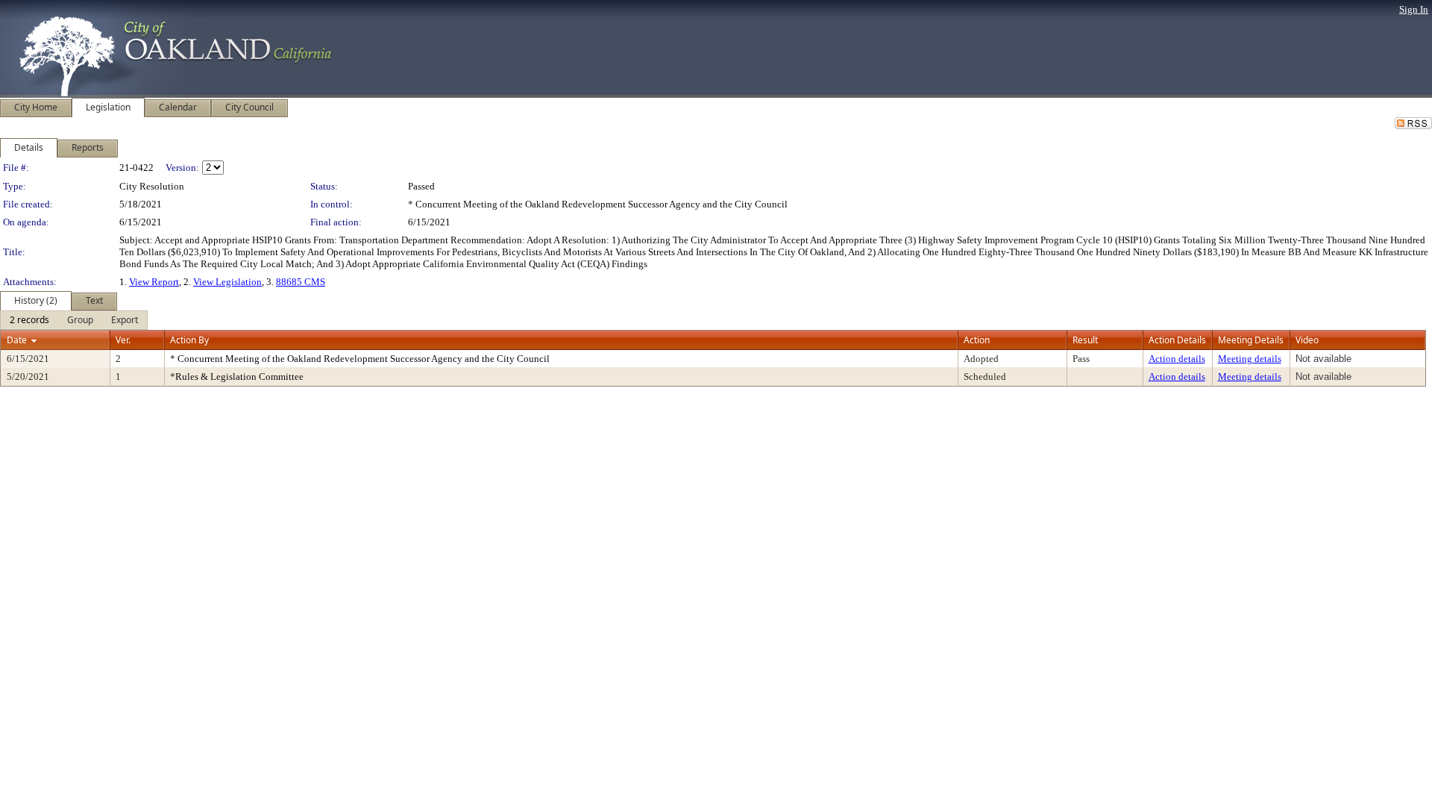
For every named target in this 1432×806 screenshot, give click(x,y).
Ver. (123, 340)
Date (17, 340)
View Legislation (227, 281)
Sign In (1413, 9)
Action (977, 340)
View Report (154, 281)
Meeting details (1249, 358)
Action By (189, 340)
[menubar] (74, 320)
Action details (1177, 358)
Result (1085, 340)
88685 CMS (300, 281)
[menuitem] (29, 320)
